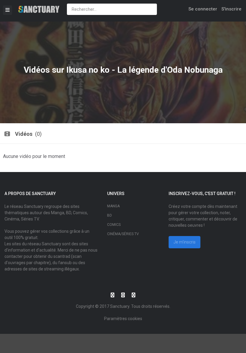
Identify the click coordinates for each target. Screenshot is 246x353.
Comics (114, 225)
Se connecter (202, 9)
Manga (113, 206)
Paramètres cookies (123, 318)
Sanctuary (119, 306)
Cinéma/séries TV (123, 234)
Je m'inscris (184, 242)
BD (109, 215)
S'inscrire (231, 9)
